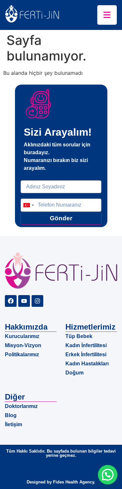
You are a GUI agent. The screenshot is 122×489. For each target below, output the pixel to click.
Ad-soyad (31, 177)
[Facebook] (11, 301)
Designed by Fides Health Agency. (61, 482)
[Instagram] (37, 301)
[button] (107, 474)
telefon (28, 195)
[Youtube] (24, 301)
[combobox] (28, 205)
